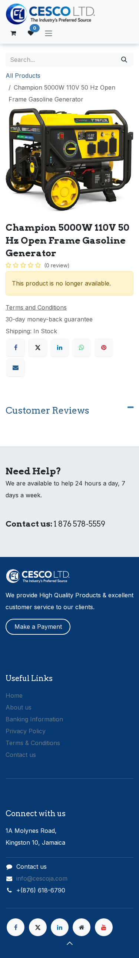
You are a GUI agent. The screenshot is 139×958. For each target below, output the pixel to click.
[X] (38, 347)
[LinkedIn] (60, 347)
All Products (23, 75)
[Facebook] (15, 347)
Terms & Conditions (33, 743)
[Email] (15, 367)
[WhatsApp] (81, 347)
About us (19, 707)
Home (14, 695)
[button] (70, 943)
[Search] (124, 60)
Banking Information (34, 719)
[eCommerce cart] (13, 33)
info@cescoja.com (41, 878)
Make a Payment (38, 626)
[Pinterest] (104, 347)
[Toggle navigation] (48, 33)
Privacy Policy (26, 731)
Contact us (21, 754)
